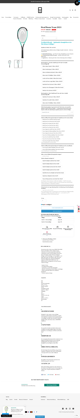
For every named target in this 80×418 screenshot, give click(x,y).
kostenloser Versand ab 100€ (50, 31)
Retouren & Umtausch (23, 399)
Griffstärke (43, 35)
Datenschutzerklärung (51, 399)
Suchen (11, 399)
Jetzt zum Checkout (57, 211)
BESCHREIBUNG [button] (45, 246)
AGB (68, 399)
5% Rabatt (5, 414)
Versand (31, 399)
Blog (7, 399)
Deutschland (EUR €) (18, 408)
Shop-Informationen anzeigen (47, 241)
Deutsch (8, 408)
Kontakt (15, 399)
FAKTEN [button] (43, 277)
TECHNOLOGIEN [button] (46, 306)
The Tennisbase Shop (65, 411)
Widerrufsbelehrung (61, 399)
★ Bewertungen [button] (40, 416)
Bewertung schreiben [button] (52, 385)
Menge (42, 198)
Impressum (43, 399)
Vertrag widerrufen (6, 416)
